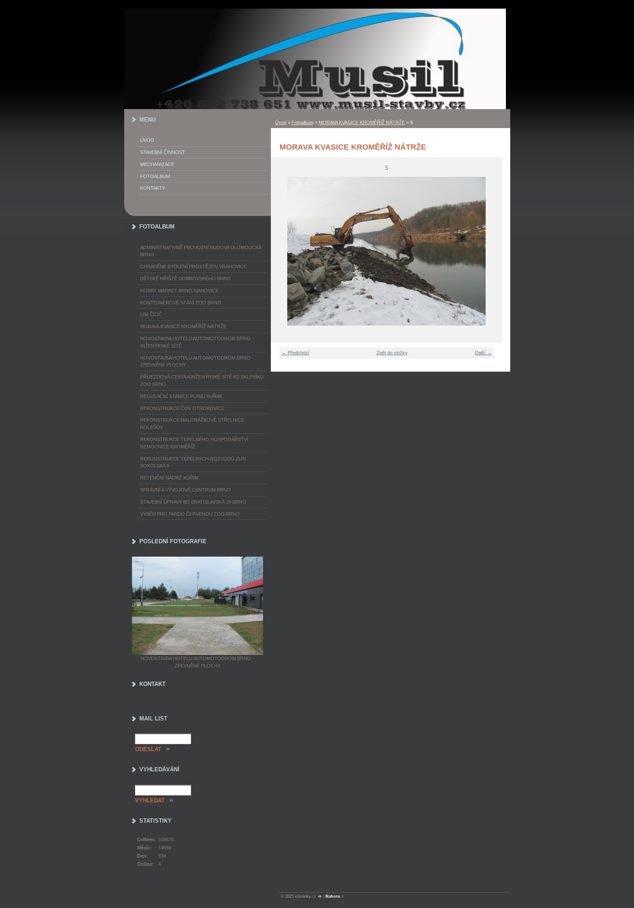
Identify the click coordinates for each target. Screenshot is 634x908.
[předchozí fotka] (282, 251)
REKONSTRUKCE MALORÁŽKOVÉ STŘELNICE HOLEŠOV (192, 423)
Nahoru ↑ (335, 896)
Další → (483, 352)
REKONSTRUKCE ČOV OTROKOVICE (182, 408)
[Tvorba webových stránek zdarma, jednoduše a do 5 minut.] (320, 897)
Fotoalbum (303, 122)
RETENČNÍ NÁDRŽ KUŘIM (169, 477)
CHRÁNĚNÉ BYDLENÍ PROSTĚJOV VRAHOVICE (193, 266)
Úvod (280, 122)
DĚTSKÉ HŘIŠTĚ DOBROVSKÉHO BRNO (185, 278)
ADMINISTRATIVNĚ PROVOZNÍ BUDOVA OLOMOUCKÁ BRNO (200, 251)
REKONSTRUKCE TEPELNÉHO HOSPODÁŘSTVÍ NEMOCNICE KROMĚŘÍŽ (194, 443)
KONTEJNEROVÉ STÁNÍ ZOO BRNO (180, 302)
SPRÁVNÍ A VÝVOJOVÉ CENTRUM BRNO (185, 489)
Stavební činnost (162, 152)
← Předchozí (295, 352)
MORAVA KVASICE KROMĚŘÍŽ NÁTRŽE (362, 122)
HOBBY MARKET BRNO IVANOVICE (179, 290)
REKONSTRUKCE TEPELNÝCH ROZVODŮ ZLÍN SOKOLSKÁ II (193, 462)
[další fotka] (490, 251)
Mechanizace (157, 164)
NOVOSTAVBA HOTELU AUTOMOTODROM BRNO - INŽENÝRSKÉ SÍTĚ (197, 342)
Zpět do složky (392, 352)
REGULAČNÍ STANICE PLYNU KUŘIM (181, 396)
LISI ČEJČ (151, 314)
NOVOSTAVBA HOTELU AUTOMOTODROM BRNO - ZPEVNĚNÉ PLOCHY (197, 361)
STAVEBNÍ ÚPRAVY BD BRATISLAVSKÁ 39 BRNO (193, 501)
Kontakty (152, 188)
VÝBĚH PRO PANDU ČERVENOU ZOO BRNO (190, 514)
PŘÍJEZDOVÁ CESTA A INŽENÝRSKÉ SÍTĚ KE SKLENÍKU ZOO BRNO (202, 380)
